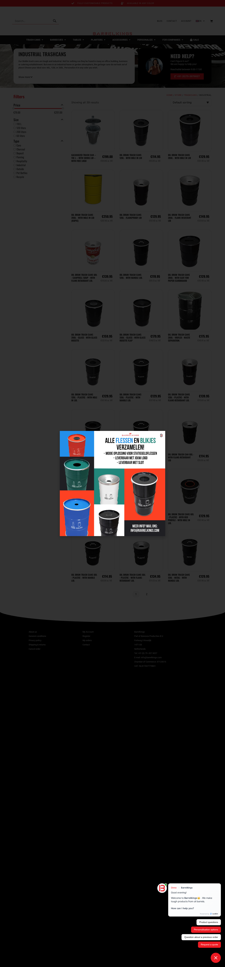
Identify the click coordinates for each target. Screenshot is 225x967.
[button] (161, 435)
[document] (112, 483)
